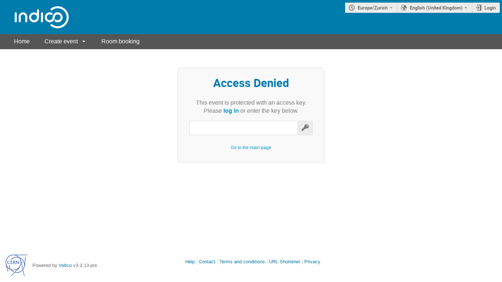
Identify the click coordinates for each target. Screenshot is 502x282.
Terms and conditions (242, 261)
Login (490, 7)
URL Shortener (284, 261)
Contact (207, 261)
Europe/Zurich (373, 7)
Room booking (120, 41)
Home (22, 41)
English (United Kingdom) (436, 7)
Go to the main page (251, 148)
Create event (61, 41)
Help (190, 261)
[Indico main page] (34, 17)
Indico (65, 265)
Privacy (312, 261)
